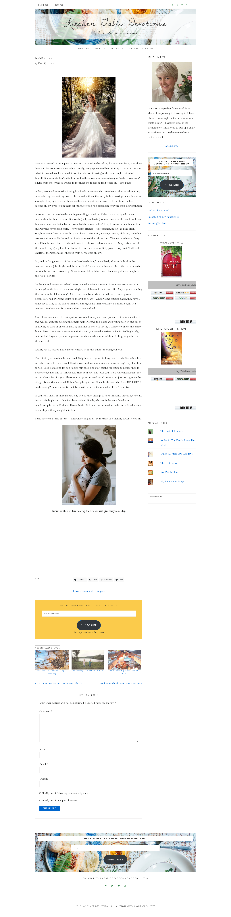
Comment (45, 711)
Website (43, 778)
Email (43, 764)
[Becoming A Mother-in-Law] (88, 659)
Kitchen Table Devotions (115, 23)
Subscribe (89, 625)
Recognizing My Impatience (163, 217)
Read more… (171, 146)
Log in (145, 906)
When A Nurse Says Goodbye (176, 453)
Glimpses (100, 591)
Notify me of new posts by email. (60, 800)
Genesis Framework (121, 906)
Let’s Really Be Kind (158, 210)
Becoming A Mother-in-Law (88, 671)
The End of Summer (171, 431)
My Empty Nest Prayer (172, 481)
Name (43, 749)
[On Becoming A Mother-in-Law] (124, 659)
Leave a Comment (83, 591)
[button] (89, 117)
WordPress (136, 906)
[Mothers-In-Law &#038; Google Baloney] (52, 659)
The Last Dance (169, 463)
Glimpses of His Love (171, 329)
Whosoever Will (171, 242)
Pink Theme (105, 906)
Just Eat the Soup (169, 472)
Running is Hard (157, 223)
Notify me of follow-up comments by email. (66, 793)
